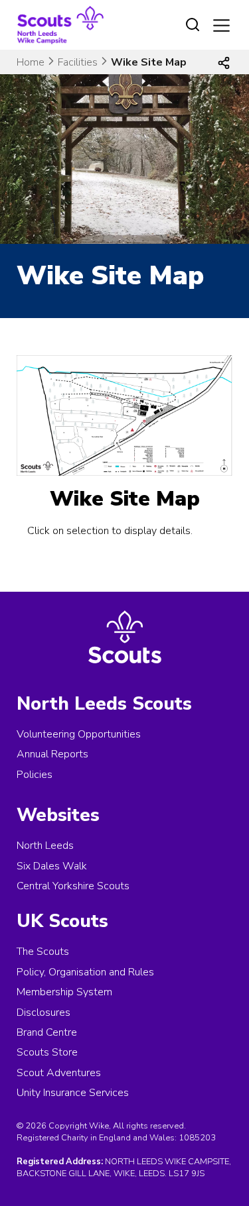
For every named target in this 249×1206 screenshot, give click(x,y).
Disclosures (43, 1012)
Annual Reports (52, 754)
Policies (34, 774)
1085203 (197, 1138)
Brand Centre (47, 1032)
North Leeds (45, 845)
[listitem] (70, 453)
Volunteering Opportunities (79, 734)
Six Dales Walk (52, 866)
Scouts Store (47, 1052)
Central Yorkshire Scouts (73, 886)
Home (30, 62)
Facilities (78, 62)
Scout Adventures (59, 1073)
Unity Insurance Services (73, 1092)
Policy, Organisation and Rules (85, 972)
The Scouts (43, 951)
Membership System (64, 992)
